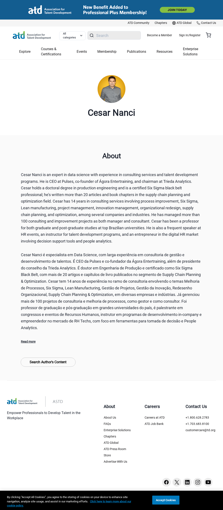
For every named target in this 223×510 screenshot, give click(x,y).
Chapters (110, 436)
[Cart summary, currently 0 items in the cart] (210, 35)
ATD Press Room (115, 449)
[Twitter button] (176, 482)
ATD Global (111, 442)
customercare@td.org (200, 430)
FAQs (107, 424)
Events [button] (82, 52)
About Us (110, 417)
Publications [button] (136, 52)
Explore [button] (24, 52)
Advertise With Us (115, 461)
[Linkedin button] (187, 482)
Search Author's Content (48, 362)
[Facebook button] (166, 482)
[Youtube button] (208, 482)
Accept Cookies (166, 500)
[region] (111, 500)
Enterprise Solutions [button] (190, 51)
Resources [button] (164, 52)
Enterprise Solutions (117, 430)
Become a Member (159, 35)
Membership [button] (107, 52)
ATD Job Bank (154, 424)
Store (107, 455)
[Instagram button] (197, 482)
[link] (138, 23)
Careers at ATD (155, 417)
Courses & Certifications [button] (51, 51)
